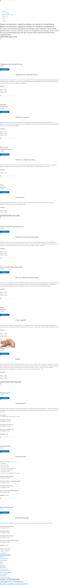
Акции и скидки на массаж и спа (14, 584)
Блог (4, 19)
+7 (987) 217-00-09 (4, 551)
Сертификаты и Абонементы (12, 582)
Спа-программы (6, 12)
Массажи (4, 11)
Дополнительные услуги (8, 14)
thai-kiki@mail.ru (3, 553)
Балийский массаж (5, 570)
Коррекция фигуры (5, 577)
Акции (4, 17)
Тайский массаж (4, 569)
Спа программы (4, 558)
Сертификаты (5, 16)
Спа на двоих (3, 575)
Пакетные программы (5, 572)
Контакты (5, 20)
